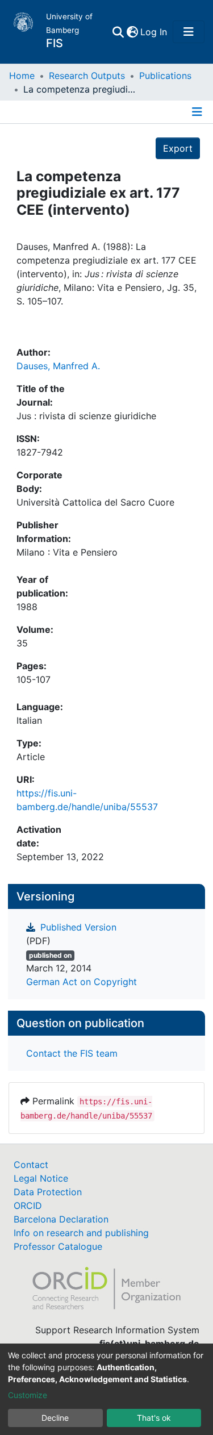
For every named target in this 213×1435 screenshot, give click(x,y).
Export (178, 148)
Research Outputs (87, 75)
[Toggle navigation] (188, 31)
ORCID (28, 1205)
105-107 (33, 679)
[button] (132, 32)
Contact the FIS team (72, 1053)
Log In (154, 31)
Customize (27, 1395)
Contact (31, 1164)
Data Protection (48, 1192)
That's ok (154, 1418)
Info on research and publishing (81, 1232)
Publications (165, 75)
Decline (55, 1418)
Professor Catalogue (58, 1246)
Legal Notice (41, 1178)
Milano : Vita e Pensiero (67, 552)
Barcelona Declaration (61, 1219)
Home (22, 75)
